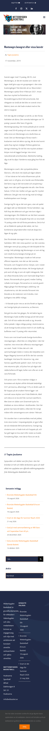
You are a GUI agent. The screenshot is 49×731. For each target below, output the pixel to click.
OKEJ (24, 727)
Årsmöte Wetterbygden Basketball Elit (22, 495)
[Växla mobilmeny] (44, 17)
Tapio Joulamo (13, 55)
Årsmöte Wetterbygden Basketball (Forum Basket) (24, 643)
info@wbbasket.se (10, 699)
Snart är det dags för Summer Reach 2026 (23, 518)
